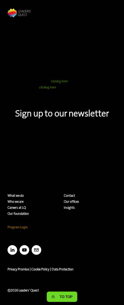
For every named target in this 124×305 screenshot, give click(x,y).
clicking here (59, 81)
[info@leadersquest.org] (36, 250)
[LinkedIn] (12, 250)
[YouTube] (24, 250)
